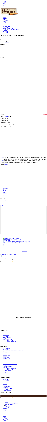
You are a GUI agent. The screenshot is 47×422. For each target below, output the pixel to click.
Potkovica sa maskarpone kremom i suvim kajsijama (13, 350)
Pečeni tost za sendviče (7, 339)
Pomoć (4, 2)
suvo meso (5, 194)
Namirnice (5, 18)
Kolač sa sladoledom (7, 337)
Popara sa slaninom (15, 238)
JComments (24, 251)
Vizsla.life (5, 384)
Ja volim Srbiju (6, 385)
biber (4, 192)
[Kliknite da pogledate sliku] (8, 39)
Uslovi (4, 3)
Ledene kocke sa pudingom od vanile (10, 364)
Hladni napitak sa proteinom (8, 332)
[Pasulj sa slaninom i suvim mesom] (10, 241)
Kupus (1, 157)
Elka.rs (4, 381)
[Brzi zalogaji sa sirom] (7, 239)
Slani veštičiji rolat (6, 355)
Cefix (4, 382)
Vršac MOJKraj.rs (6, 379)
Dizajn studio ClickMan (8, 393)
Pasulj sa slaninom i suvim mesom (23, 241)
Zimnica (7, 407)
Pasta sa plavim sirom (4, 200)
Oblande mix (5, 353)
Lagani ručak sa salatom (7, 342)
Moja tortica (5, 349)
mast (4, 191)
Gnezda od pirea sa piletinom (21, 242)
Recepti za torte (6, 387)
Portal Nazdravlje (6, 386)
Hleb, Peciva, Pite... (9, 404)
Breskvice (5, 356)
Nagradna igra (5, 5)
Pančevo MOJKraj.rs (7, 380)
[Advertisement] (5, 76)
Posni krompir (5, 372)
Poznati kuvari (6, 21)
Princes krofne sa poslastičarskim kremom (11, 373)
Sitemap (4, 6)
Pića (6, 405)
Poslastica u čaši (6, 335)
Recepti (4, 17)
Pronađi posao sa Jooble (7, 388)
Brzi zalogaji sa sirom (16, 239)
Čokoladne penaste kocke (8, 340)
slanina (4, 195)
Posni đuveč (5, 367)
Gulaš (1, 205)
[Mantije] (5, 240)
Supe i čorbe (7, 406)
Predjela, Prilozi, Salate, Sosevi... (11, 403)
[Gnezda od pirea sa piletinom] (9, 242)
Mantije (8, 240)
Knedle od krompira (7, 371)
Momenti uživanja (6, 357)
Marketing (5, 4)
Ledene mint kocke (6, 358)
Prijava (4, 1)
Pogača (4, 365)
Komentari (5, 244)
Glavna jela (7, 42)
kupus (1, 160)
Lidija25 (6, 164)
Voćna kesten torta (6, 348)
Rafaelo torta (5, 351)
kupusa (6, 116)
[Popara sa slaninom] (7, 238)
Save (45, 114)
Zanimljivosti (5, 20)
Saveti (4, 19)
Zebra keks (5, 352)
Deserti (6, 402)
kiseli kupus (5, 188)
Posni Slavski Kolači (7, 390)
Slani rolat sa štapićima (7, 366)
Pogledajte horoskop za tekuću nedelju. (8, 254)
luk (3, 189)
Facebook (5, 245)
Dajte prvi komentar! (4, 46)
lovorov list (5, 193)
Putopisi (4, 22)
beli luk (4, 190)
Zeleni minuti (5, 389)
